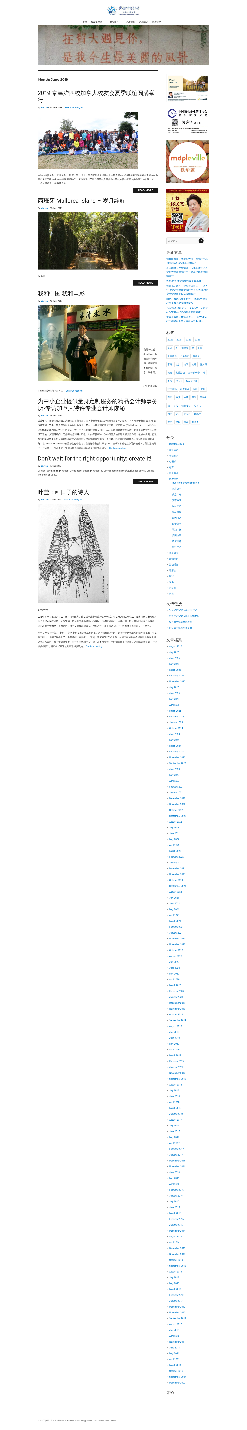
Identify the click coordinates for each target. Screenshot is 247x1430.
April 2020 (174, 979)
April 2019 (174, 1049)
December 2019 (177, 1003)
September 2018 (177, 1079)
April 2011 (174, 1359)
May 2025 (174, 699)
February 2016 (176, 1190)
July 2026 (174, 652)
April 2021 (174, 915)
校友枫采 (176, 512)
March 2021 (175, 921)
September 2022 (177, 816)
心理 (194, 364)
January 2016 (176, 1195)
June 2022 (174, 833)
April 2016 (174, 1184)
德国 (186, 364)
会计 (170, 348)
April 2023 (174, 781)
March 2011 (175, 1365)
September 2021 (177, 886)
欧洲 (195, 389)
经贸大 (197, 405)
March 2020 (175, 985)
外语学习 (184, 356)
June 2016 (174, 1172)
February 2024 (176, 751)
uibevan (44, 107)
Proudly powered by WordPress (103, 1420)
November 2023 (177, 757)
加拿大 (184, 348)
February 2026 (176, 675)
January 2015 (176, 1225)
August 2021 (175, 892)
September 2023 (177, 763)
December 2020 (177, 938)
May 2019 (174, 1043)
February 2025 (176, 716)
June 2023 (174, 769)
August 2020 (175, 956)
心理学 (172, 461)
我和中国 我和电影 (61, 293)
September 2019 (177, 1020)
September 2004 (177, 1376)
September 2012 (177, 1318)
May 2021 (174, 909)
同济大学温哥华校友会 (180, 627)
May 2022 (174, 839)
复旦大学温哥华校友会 (180, 622)
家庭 (170, 364)
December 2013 (177, 1248)
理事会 (172, 570)
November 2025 (177, 681)
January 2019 (176, 1067)
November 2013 (177, 1254)
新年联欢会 (194, 372)
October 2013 (176, 1260)
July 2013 (174, 1277)
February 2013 (176, 1295)
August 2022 (175, 821)
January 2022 (176, 862)
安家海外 (176, 500)
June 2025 (174, 693)
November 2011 (177, 1341)
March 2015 (175, 1213)
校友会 (179, 381)
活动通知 (130, 22)
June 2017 (174, 1131)
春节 (170, 381)
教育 (170, 372)
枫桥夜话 (176, 506)
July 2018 (174, 1090)
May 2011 (174, 1353)
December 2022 (177, 798)
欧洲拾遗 (176, 517)
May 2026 (174, 664)
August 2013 (175, 1271)
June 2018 (174, 1096)
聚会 (171, 582)
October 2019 (176, 1014)
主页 (84, 22)
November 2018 (177, 1073)
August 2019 (175, 1026)
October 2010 (176, 1371)
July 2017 (174, 1125)
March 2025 (175, 710)
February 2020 (176, 991)
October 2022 (176, 810)
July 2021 (174, 897)
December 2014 (177, 1230)
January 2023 (176, 792)
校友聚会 (184, 389)
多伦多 (196, 356)
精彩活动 (186, 405)
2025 (188, 339)
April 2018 (174, 1102)
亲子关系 (173, 449)
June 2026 (174, 658)
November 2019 (177, 1008)
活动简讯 (143, 22)
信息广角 (176, 494)
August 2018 (175, 1084)
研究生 (203, 397)
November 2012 (177, 1312)
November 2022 (177, 804)
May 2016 (174, 1178)
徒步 (178, 364)
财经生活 (176, 547)
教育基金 (173, 473)
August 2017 (175, 1119)
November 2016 (177, 1166)
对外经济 (173, 610)
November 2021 (177, 874)
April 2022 (174, 845)
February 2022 (176, 856)
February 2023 (176, 786)
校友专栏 (156, 22)
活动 (170, 397)
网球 (170, 413)
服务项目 (114, 22)
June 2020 (174, 967)
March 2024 (175, 745)
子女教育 (173, 455)
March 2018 (175, 1108)
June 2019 (174, 1038)
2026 (197, 339)
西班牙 (197, 413)
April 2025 (174, 705)
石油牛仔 (176, 529)
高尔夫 (195, 422)
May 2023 (174, 775)
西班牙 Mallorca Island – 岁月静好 (81, 200)
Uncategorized (176, 444)
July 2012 (174, 1330)
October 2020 (176, 950)
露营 (186, 422)
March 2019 (175, 1055)
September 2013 (177, 1265)
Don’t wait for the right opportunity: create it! (94, 458)
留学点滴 (176, 523)
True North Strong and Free (185, 482)
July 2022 (174, 827)
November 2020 (177, 944)
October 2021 (176, 880)
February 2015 (176, 1219)
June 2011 (174, 1347)
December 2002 (177, 1382)
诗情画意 (176, 541)
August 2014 (175, 1236)
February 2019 (176, 1061)
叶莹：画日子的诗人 (63, 492)
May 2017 (174, 1137)
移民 (175, 405)
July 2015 (174, 1201)
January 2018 (176, 1114)
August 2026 (175, 646)
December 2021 (177, 868)
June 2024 (174, 734)
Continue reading (74, 390)
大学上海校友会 (191, 616)
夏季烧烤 (172, 356)
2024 (179, 339)
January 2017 (176, 1154)
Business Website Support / (78, 1420)
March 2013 (175, 1289)
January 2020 (176, 997)
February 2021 (176, 927)
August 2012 (175, 1324)
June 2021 (174, 903)
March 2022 (175, 851)
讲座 (171, 593)
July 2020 (174, 962)
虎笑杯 (187, 413)
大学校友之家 (190, 610)
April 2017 (174, 1143)
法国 (203, 389)
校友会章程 (96, 22)
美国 (178, 413)
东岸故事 (176, 488)
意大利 (203, 364)
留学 (194, 397)
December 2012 (177, 1306)
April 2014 (174, 1242)
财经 (170, 422)
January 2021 (176, 932)
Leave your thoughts (73, 107)
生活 (186, 397)
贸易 (180, 610)
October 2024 (176, 728)
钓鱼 (178, 422)
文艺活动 (180, 372)
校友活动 (172, 389)
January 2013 (176, 1301)
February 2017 (176, 1149)
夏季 (200, 348)
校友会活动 (191, 381)
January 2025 (176, 722)
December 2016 (177, 1160)
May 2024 (174, 740)
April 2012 (174, 1336)
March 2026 (175, 670)
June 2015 (174, 1207)
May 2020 (174, 973)
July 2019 (174, 1032)
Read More (146, 190)
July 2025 (174, 687)
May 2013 (174, 1283)
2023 (170, 339)
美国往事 (176, 535)
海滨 (178, 397)
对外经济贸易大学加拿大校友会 (51, 1420)
